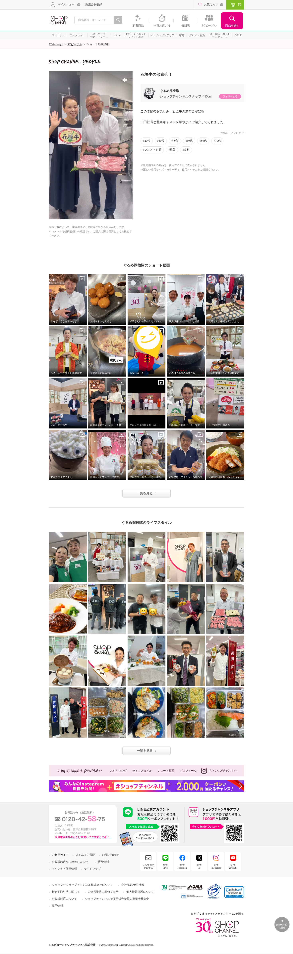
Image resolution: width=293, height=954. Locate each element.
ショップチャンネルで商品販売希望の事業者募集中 (117, 898)
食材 (187, 149)
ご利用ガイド (60, 854)
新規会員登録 (93, 4)
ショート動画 (165, 770)
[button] (234, 892)
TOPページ (56, 44)
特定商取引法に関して (66, 891)
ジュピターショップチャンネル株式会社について (82, 884)
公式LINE (165, 866)
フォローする (230, 96)
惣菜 (172, 149)
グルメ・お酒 (153, 149)
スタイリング (118, 770)
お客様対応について (64, 898)
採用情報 (57, 905)
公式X (199, 866)
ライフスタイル (142, 770)
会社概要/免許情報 (132, 884)
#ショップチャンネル (223, 770)
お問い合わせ (110, 854)
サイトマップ (92, 868)
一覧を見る (145, 493)
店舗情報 (103, 861)
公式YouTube (233, 866)
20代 (147, 140)
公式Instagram (216, 866)
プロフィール (188, 770)
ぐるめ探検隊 (169, 90)
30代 (161, 140)
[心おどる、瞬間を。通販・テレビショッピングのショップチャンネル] (59, 19)
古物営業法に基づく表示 (103, 891)
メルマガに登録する (148, 866)
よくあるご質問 (85, 854)
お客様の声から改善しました (70, 861)
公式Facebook (182, 866)
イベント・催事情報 (64, 868)
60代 (204, 140)
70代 (218, 140)
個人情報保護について (140, 891)
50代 (190, 140)
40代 (175, 140)
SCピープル (74, 44)
